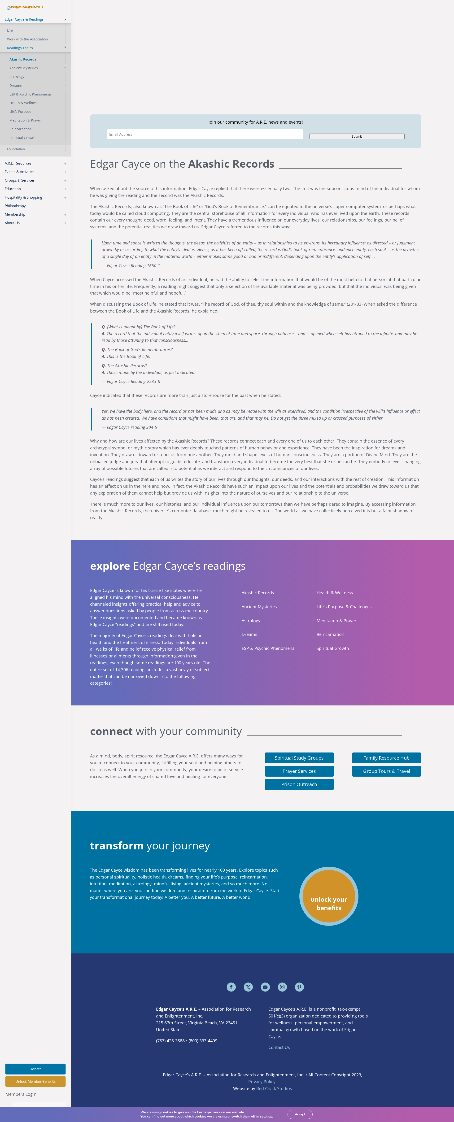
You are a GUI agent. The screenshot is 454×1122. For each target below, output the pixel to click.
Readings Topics (20, 48)
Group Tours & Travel (386, 771)
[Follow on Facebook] (231, 987)
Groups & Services (20, 180)
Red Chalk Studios (274, 1088)
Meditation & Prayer (25, 120)
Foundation (16, 149)
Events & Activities (19, 172)
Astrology (16, 76)
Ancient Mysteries (23, 68)
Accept (300, 1114)
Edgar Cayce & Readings (24, 19)
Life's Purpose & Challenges (344, 606)
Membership (15, 214)
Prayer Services (299, 771)
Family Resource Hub (386, 758)
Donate (35, 1068)
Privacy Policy (261, 1081)
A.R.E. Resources (18, 163)
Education (13, 189)
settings (266, 1116)
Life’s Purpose (20, 111)
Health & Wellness (23, 102)
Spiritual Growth (22, 137)
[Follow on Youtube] (265, 987)
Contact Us (279, 1047)
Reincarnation (20, 129)
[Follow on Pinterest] (299, 987)
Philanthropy (15, 206)
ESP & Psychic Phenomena (30, 94)
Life (10, 30)
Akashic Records (22, 59)
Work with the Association (27, 39)
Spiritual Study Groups (299, 758)
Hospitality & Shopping (23, 197)
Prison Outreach (299, 784)
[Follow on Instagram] (282, 987)
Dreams (15, 85)
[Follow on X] (248, 987)
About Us (12, 223)
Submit (357, 136)
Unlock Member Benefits (35, 1081)
